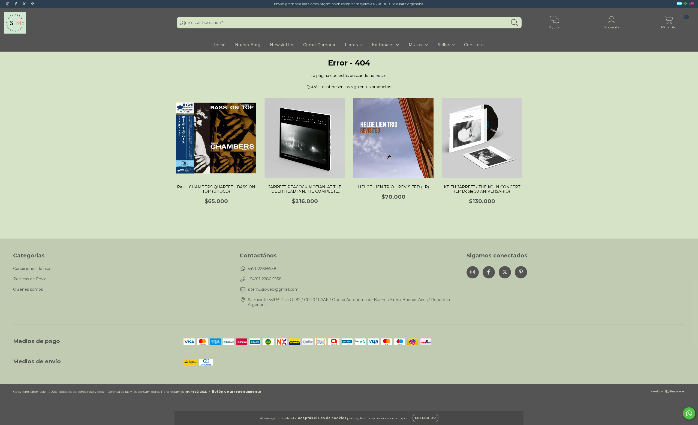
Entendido (425, 418)
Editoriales (384, 44)
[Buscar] (514, 22)
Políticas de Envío (30, 279)
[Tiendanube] (668, 392)
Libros (352, 44)
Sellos (445, 44)
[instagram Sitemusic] (8, 3)
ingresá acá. (196, 392)
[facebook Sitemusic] (16, 3)
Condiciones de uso (31, 268)
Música (417, 44)
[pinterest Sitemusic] (32, 3)
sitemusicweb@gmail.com (273, 289)
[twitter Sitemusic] (25, 3)
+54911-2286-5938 (265, 279)
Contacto (474, 44)
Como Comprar (319, 44)
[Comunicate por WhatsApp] (689, 413)
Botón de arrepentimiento (236, 392)
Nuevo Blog (248, 44)
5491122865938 (262, 268)
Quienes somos (28, 289)
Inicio (220, 44)
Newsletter (282, 44)
